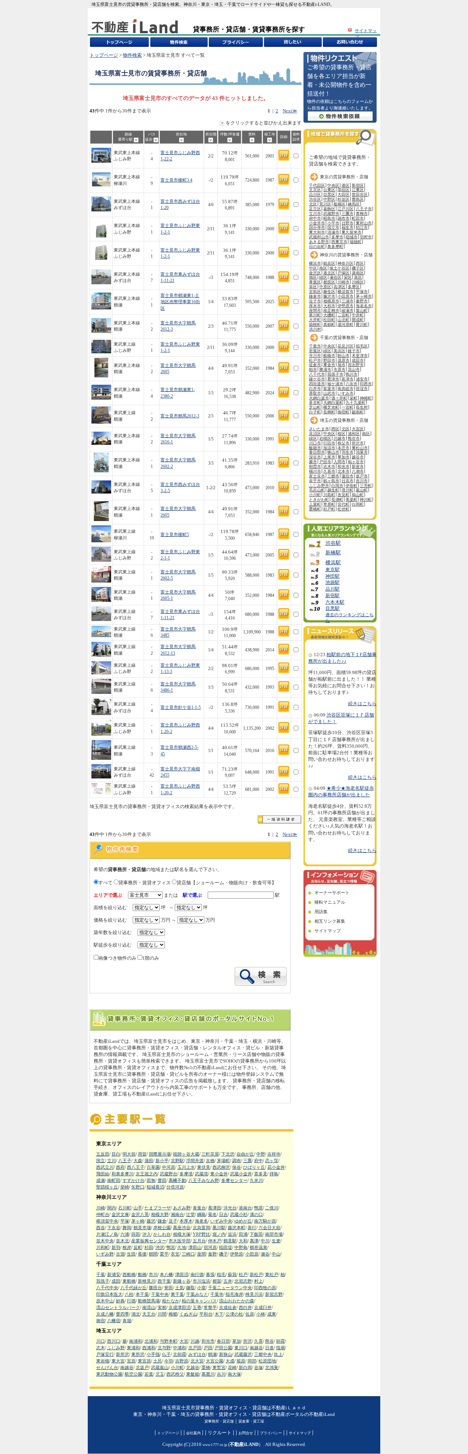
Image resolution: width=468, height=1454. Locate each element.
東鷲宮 (219, 1367)
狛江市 (362, 227)
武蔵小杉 (239, 1214)
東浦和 (133, 1347)
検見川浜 (254, 1294)
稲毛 (221, 1274)
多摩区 (354, 287)
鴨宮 (170, 1247)
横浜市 (315, 263)
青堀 (126, 1320)
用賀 (142, 1154)
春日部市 (317, 452)
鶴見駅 (230, 1240)
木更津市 (360, 355)
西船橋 (129, 1274)
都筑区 (329, 282)
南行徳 (197, 1274)
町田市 (358, 218)
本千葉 (142, 1294)
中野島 (241, 1247)
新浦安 (113, 1274)
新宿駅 (332, 595)
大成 (230, 1361)
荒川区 (325, 204)
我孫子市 (335, 374)
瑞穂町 (356, 241)
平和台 (205, 1314)
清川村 (315, 329)
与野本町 (168, 1341)
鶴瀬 (212, 1354)
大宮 (184, 1341)
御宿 (100, 1320)
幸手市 (315, 481)
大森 (137, 1160)
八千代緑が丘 (133, 1287)
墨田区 (343, 189)
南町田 (113, 1180)
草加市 (343, 457)
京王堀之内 (147, 1173)
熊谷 (269, 1341)
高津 (254, 1240)
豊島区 (358, 199)
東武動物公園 (109, 1374)
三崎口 (188, 1254)
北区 (313, 204)
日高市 (347, 481)
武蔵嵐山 (160, 1367)
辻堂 (190, 1214)
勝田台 (155, 1287)
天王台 (148, 1314)
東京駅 (332, 569)
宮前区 (315, 291)
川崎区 (358, 282)
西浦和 (148, 1347)
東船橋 (129, 1281)
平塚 (124, 1221)
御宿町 (343, 412)
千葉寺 (216, 1294)
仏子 (166, 1354)
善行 (252, 1227)
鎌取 (190, 1287)
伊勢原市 (345, 306)
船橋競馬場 (149, 1301)
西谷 (100, 1227)
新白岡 (245, 1367)
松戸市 (315, 360)
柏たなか (171, 1301)
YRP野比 (201, 1234)
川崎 (100, 1208)
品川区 (315, 194)
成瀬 (100, 1180)
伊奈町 (352, 485)
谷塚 (258, 1367)
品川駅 (332, 589)
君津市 (333, 379)
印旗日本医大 (109, 1294)
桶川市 (315, 471)
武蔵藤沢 (243, 1354)
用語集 (321, 911)
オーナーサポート (332, 892)
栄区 (348, 277)
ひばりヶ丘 (254, 1167)
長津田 (214, 1208)
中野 (260, 1154)
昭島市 (329, 218)
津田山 (194, 1247)
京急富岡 (201, 1227)
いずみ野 (105, 1254)
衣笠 (175, 1254)
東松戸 (271, 1274)
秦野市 (362, 301)
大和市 (329, 306)
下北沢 (227, 1154)
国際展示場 (160, 1154)
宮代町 (343, 504)
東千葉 (177, 1294)
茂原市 (343, 360)
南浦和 (135, 1341)
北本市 (343, 471)
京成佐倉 (228, 1307)
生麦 (276, 1240)
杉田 (148, 1247)
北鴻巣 (271, 1367)
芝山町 (315, 407)
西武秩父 (175, 1374)
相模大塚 (181, 1234)
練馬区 (354, 204)
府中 (258, 1160)
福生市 (347, 227)
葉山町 (362, 310)
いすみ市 (345, 393)
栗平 (164, 1254)
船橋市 (329, 355)
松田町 (329, 319)
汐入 (146, 1234)
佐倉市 (315, 364)
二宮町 (343, 315)
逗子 (173, 1221)
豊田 (162, 1180)
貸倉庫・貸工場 (251, 1421)
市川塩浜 (201, 1281)
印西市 (366, 384)
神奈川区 (345, 263)
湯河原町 (345, 324)
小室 (201, 1287)
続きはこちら (362, 703)
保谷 (236, 1167)
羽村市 (366, 237)
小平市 (333, 223)
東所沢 (137, 1354)
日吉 (223, 1214)
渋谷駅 (333, 543)
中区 (313, 268)
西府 (120, 1167)
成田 (116, 1281)
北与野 (164, 1347)
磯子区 (358, 268)
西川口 (113, 1341)
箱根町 (315, 324)
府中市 (315, 218)
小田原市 (345, 296)
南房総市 (345, 388)
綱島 (201, 1214)
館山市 (343, 355)
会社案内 (193, 1433)
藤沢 (151, 1221)
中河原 (168, 1167)
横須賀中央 (107, 1221)
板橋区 (339, 204)
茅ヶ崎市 (364, 296)
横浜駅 (333, 562)
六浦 (124, 1234)
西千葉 (164, 1281)
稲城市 (352, 237)
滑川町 (347, 490)
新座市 (358, 466)
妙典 (120, 1301)
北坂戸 (142, 1367)
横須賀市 (345, 291)
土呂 (157, 1361)
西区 (360, 263)
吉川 (221, 1374)
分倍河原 (175, 1187)
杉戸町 (329, 509)
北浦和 (151, 1341)
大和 (243, 1240)
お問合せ (245, 1433)
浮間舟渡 (195, 1160)
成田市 (358, 360)
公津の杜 (234, 1314)
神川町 (366, 499)
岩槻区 (325, 438)
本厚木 (186, 1221)
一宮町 (347, 407)
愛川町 (362, 324)
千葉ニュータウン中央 (230, 1287)
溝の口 (256, 1214)
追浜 (232, 1234)
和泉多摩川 (122, 1173)
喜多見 (260, 1173)
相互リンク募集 (329, 921)
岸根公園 (162, 1227)
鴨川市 (352, 374)
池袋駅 (332, 582)
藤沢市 (329, 296)
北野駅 (177, 1160)
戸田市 (325, 462)
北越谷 (192, 1367)
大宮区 (358, 429)
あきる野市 (319, 241)
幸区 (313, 287)
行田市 (329, 443)
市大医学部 (179, 1240)
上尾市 (329, 457)
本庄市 (343, 448)
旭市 (341, 364)
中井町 (358, 315)
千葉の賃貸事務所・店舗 (344, 337)
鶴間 (153, 1254)
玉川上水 (186, 1167)
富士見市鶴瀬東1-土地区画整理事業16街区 (180, 302)
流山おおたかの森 (236, 1301)
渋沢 (159, 1247)
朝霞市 (315, 466)
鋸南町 (358, 412)
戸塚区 (343, 273)
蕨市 (313, 462)
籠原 (241, 1361)
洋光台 (230, 1208)
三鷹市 (347, 213)
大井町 (315, 319)
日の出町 (317, 246)
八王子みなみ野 (203, 1180)
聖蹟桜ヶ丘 (107, 1187)
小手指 (153, 1354)
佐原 (249, 1314)
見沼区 (315, 433)
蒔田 (135, 1234)
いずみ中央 (221, 1221)
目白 (116, 1154)
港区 (345, 185)
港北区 (329, 273)
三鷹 (247, 1160)
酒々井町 (339, 398)
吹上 (278, 1354)
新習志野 (274, 1294)
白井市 (315, 388)
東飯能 (192, 1374)
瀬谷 (265, 1254)
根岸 (126, 1247)
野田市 (329, 360)
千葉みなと (197, 1294)
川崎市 (343, 282)
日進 (269, 1347)
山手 (137, 1208)
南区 (323, 268)
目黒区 (329, 194)
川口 (100, 1341)
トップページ (104, 55)
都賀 (216, 1281)
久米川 (256, 1180)
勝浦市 (325, 369)
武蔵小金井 (241, 1173)
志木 (100, 1347)
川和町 (102, 1247)
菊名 (212, 1214)
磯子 (223, 1254)
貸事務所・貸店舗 (219, 1421)
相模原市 (331, 301)
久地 (181, 1247)
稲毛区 (362, 346)
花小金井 (276, 1167)
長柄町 (329, 412)
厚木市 (315, 306)
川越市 (339, 438)
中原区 (325, 287)
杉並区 (343, 199)
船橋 (142, 1274)
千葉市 (315, 346)
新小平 (162, 1160)
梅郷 (173, 1314)
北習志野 (243, 1281)
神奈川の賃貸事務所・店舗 (346, 254)
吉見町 (343, 494)
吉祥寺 (273, 1154)
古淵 (120, 1254)
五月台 (199, 1240)
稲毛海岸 (234, 1294)
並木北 (122, 1240)
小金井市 (317, 223)
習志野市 (356, 364)
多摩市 (337, 237)
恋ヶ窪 (271, 1160)
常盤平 (210, 1307)
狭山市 (333, 452)
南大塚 (234, 1374)
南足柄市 (331, 310)
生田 (131, 1254)
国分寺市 (317, 227)
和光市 (208, 1341)
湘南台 (177, 1214)
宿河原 (210, 1247)
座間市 (315, 310)
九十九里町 (356, 402)
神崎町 (366, 398)
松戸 (243, 1274)
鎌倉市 (315, 296)
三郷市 (333, 476)
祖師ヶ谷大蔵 (186, 1154)
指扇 (280, 1347)
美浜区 (339, 351)
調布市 (343, 218)
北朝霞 (179, 1354)
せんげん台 (107, 1367)
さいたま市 (319, 429)
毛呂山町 (317, 490)
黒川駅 (219, 1227)
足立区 (315, 209)
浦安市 (362, 379)
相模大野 (160, 1214)
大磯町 (329, 315)
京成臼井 (263, 1307)
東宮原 (144, 1361)
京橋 (210, 1160)
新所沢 (122, 1354)
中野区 (329, 199)
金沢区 (315, 273)
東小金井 (219, 1173)
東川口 (241, 1347)
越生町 (333, 490)
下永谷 (113, 1227)
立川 (111, 1160)
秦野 (212, 1254)
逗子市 (315, 301)
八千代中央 (107, 1287)
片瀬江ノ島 (107, 1234)
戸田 (208, 1347)
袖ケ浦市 (335, 384)
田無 (151, 1180)
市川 (153, 1274)
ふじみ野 (116, 1347)
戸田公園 (223, 1347)
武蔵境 (201, 1173)
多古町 (315, 402)
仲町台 (102, 1214)
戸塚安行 (105, 1354)
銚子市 (354, 351)
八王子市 (364, 209)
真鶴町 (329, 324)
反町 (137, 1247)
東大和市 (317, 232)
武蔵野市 (331, 213)
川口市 (315, 443)
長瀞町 (337, 499)
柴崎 (124, 1187)
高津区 (339, 287)
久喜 (258, 1341)
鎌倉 (162, 1221)
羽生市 (347, 452)
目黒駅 (332, 608)
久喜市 (329, 471)
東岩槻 (102, 1361)
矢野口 (137, 1187)
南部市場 (274, 1234)
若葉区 (315, 351)
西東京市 (339, 241)
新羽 (116, 1247)
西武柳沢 (221, 1167)
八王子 (124, 1160)
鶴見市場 (142, 1227)
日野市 (347, 223)
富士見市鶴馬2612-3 (180, 416)
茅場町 (223, 1160)
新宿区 (358, 185)
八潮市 (358, 471)
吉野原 (181, 1361)
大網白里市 (319, 398)
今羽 (168, 1361)
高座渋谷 (181, 1227)
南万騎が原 (265, 1221)
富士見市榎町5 (175, 534)
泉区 (358, 277)
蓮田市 (347, 476)
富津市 (347, 379)
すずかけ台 (133, 1180)
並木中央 (105, 1240)
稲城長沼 (155, 1187)
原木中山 (105, 1301)
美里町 (352, 499)
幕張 (210, 1274)
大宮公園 (214, 1361)
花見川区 (345, 346)
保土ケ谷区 (339, 268)
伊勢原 (236, 1254)
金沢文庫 (120, 1214)
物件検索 (132, 55)
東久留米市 (351, 232)
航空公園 (133, 1374)
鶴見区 (329, 263)
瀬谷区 (335, 277)
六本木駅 (334, 602)
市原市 (339, 369)
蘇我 (232, 1274)
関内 (111, 1208)
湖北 (135, 1314)
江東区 (358, 189)
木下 (219, 1314)
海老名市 (364, 306)
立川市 (315, 213)
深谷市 (315, 457)
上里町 (315, 504)
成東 (271, 1314)
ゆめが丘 (243, 1221)
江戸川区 (345, 209)
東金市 (329, 364)
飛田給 (102, 1173)
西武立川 (105, 1167)
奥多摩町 (335, 246)
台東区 (329, 189)
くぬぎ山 (188, 1314)
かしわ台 (162, 1234)
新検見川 (146, 1281)
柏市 (313, 369)
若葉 (148, 1374)
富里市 (329, 388)
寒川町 (315, 315)
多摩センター (234, 1180)
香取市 (315, 393)
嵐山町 (362, 490)
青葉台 (199, 1208)
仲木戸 (214, 1240)
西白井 (245, 1307)
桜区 (341, 433)
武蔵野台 (168, 1173)
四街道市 (317, 384)
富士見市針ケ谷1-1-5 (181, 707)
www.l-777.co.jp (215, 1445)
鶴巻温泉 (258, 1247)
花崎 (232, 1367)
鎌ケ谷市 (317, 379)
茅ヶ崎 (137, 1221)
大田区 (343, 194)
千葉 (100, 1274)
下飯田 (256, 1234)
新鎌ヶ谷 (181, 1281)
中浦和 (179, 1347)
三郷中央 (263, 1354)
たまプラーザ (157, 1208)
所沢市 (358, 443)
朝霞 (280, 1341)
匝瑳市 (362, 388)
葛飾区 (329, 209)
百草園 (153, 1167)
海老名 (201, 1221)
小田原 (251, 1254)
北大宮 (197, 1361)
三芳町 (366, 485)
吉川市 (362, 481)
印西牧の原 (265, 1287)
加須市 (329, 448)
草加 (236, 1341)
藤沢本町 (236, 1227)
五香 (197, 1307)
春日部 (223, 1341)
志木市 (329, 466)
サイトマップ (327, 930)
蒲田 (148, 1160)
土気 (179, 1287)
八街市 (352, 384)
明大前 (129, 1154)
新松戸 (256, 1274)
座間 (201, 1254)
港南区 (358, 273)
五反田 (102, 1154)
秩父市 (343, 443)
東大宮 (118, 1361)
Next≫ (290, 111)
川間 (162, 1314)
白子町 (315, 412)
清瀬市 (333, 232)
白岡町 (358, 504)
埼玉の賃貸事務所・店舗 (344, 420)
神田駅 (332, 576)
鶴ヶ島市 (331, 481)
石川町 (124, 1208)
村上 (258, 1281)
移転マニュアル (329, 902)
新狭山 (225, 1354)
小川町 (177, 1367)
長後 (142, 1254)
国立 (100, 1160)
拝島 (273, 1173)
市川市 (315, 355)
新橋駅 (333, 552)
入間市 (339, 462)
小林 (260, 1314)
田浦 (243, 1234)
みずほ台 (197, 1354)
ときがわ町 (319, 499)
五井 (227, 1281)
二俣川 (271, 1208)
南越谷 (256, 1347)
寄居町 (329, 504)
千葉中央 (160, 1294)
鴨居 (258, 1208)
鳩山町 (358, 494)
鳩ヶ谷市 (356, 462)
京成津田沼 (179, 1307)
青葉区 (315, 282)
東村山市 (364, 223)
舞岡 (126, 1227)
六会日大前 (269, 1227)
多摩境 (186, 1173)
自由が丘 (245, 1154)
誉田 (168, 1287)
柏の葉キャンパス (199, 1301)
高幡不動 (177, 1180)
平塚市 (362, 291)
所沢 (247, 1341)
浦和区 (354, 433)
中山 (276, 1254)
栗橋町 (315, 509)
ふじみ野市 (319, 485)
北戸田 (194, 1347)
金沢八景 (140, 1214)
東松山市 (360, 448)
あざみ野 (181, 1208)
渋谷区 (315, 199)
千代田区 (317, 185)
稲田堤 (225, 1247)
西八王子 (135, 1167)
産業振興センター (148, 1240)
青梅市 (362, 213)
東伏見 (203, 1167)
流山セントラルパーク (118, 1307)
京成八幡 (105, 1314)
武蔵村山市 (319, 237)
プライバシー (271, 1433)
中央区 (333, 185)
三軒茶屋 (210, 1154)
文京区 (315, 189)
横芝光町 (331, 407)
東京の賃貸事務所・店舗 (344, 176)
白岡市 (337, 485)
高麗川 (208, 1374)
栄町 (354, 398)
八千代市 (317, 374)
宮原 (131, 1361)
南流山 (148, 1307)
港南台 (245, 1208)
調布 (236, 1160)
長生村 (362, 407)
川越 (194, 1341)
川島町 (329, 494)
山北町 (343, 319)
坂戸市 (362, 476)
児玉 (159, 1374)
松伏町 (343, 509)
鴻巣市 (362, 452)
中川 (265, 1240)
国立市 (333, 227)
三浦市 (347, 301)
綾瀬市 (347, 310)
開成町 (358, 319)
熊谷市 (354, 438)
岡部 (252, 1361)
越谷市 (358, 457)
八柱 (129, 1294)
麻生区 (329, 291)
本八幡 (166, 1274)
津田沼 (181, 1274)
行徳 (131, 1301)
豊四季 (122, 1314)
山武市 (329, 393)
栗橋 (205, 1367)
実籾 (162, 1307)
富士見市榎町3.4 (176, 180)
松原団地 (267, 1361)
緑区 (323, 277)
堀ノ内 (219, 1234)
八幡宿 (113, 1320)
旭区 (313, 277)
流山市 (354, 369)
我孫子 (102, 1281)
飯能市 (315, 448)
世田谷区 (360, 194)
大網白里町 (333, 402)
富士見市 (317, 476)
